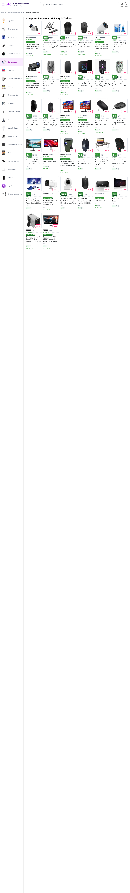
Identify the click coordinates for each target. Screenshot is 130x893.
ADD (38, 33)
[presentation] (5, 12)
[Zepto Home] (6, 4)
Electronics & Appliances (14, 13)
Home (2, 13)
